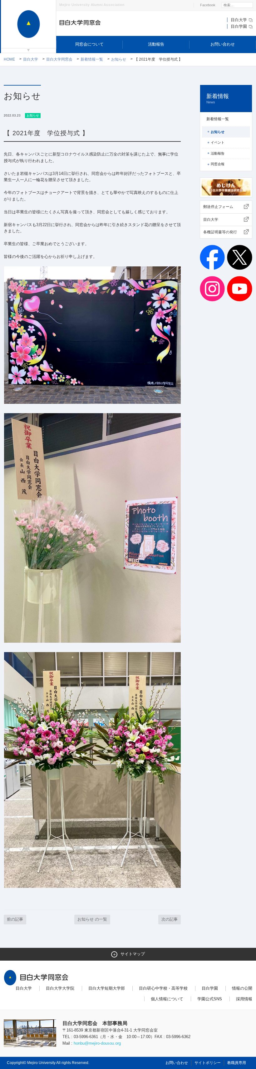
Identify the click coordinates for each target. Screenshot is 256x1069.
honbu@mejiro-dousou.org (97, 1043)
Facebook (207, 5)
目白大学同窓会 (59, 59)
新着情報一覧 (92, 59)
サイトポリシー (207, 1063)
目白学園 (239, 26)
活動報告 (156, 44)
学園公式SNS (209, 999)
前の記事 (15, 919)
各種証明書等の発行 (220, 232)
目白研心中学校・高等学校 (163, 988)
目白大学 (239, 19)
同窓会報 (217, 164)
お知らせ (118, 59)
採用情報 (244, 999)
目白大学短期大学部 (106, 988)
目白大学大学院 (60, 988)
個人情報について (167, 999)
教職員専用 (236, 1063)
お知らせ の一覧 (92, 919)
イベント (217, 142)
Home (9, 59)
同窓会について (89, 44)
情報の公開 (242, 988)
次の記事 (169, 919)
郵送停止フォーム (218, 207)
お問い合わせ (222, 44)
